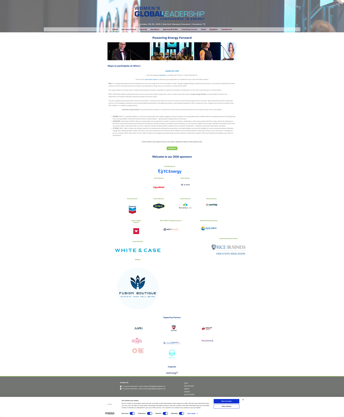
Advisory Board (129, 29)
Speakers (154, 29)
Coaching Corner (189, 29)
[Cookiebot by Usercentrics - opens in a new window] (110, 413)
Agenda (143, 29)
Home (115, 29)
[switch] (149, 413)
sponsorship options (151, 79)
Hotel (203, 29)
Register (214, 29)
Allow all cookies (226, 401)
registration (162, 75)
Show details (191, 413)
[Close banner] (243, 399)
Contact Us (226, 29)
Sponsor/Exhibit (170, 29)
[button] (109, 51)
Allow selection (226, 406)
